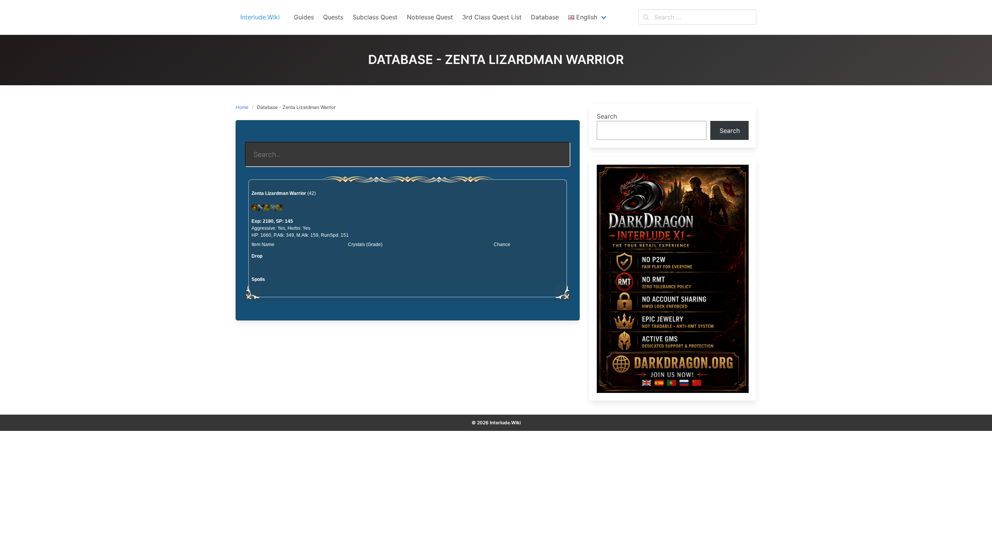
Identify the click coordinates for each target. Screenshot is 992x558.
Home (242, 107)
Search (607, 116)
